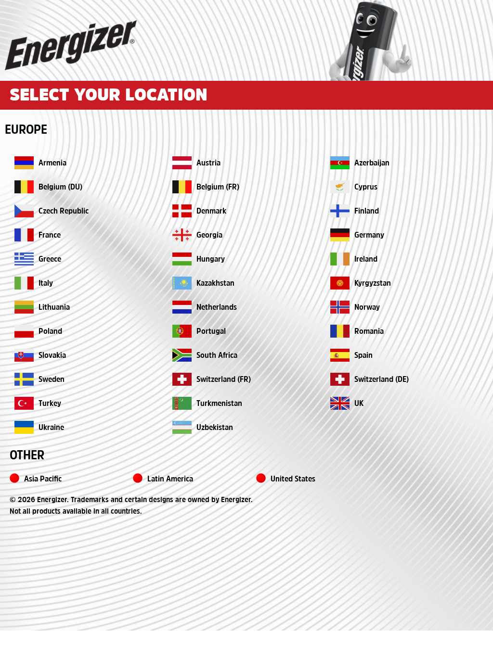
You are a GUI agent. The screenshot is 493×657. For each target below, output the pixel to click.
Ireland (365, 259)
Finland (366, 211)
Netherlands (216, 307)
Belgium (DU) (60, 187)
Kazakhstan (215, 283)
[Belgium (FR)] (182, 186)
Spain (363, 356)
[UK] (340, 403)
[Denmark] (182, 210)
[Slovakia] (24, 355)
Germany (369, 235)
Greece (50, 259)
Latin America (170, 479)
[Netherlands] (182, 307)
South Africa (216, 356)
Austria (208, 163)
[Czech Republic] (24, 210)
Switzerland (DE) (381, 380)
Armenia (52, 163)
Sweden (52, 380)
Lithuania (54, 307)
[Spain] (340, 355)
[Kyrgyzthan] (340, 283)
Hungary (210, 259)
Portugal (211, 332)
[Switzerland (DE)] (340, 379)
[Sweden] (24, 379)
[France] (24, 234)
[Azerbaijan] (340, 162)
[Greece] (24, 259)
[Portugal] (182, 331)
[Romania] (340, 331)
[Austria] (182, 162)
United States (293, 479)
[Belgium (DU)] (24, 186)
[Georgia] (182, 234)
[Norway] (340, 307)
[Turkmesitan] (182, 403)
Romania (369, 332)
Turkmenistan (219, 404)
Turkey (50, 404)
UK (358, 404)
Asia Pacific (43, 479)
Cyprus (365, 187)
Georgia (209, 235)
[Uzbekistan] (24, 427)
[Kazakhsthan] (182, 283)
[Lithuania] (24, 307)
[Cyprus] (340, 186)
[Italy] (24, 283)
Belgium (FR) (217, 187)
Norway (367, 307)
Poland (50, 332)
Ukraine (51, 428)
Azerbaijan (371, 163)
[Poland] (24, 331)
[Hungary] (182, 259)
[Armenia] (24, 162)
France (50, 235)
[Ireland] (340, 259)
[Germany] (340, 234)
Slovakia (52, 356)
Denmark (211, 211)
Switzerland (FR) (223, 380)
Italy (46, 283)
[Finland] (340, 210)
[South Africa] (182, 355)
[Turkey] (24, 403)
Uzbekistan (214, 428)
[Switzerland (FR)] (182, 379)
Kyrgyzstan (372, 283)
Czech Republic (64, 211)
